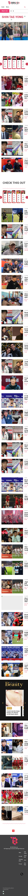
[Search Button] (25, 7)
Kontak (20, 856)
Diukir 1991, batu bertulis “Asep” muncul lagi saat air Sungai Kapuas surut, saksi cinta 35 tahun (14, 64)
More (7, 7)
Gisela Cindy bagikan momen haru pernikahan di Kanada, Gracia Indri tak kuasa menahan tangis (5, 64)
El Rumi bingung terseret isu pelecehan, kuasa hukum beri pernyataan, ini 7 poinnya (19, 64)
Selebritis (3, 7)
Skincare (9, 708)
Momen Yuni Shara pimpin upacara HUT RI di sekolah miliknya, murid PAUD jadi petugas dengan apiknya (24, 64)
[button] (11, 11)
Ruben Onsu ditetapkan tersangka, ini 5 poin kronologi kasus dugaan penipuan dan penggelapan (10, 64)
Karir (25, 860)
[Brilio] (14, 3)
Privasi (20, 864)
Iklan (20, 852)
